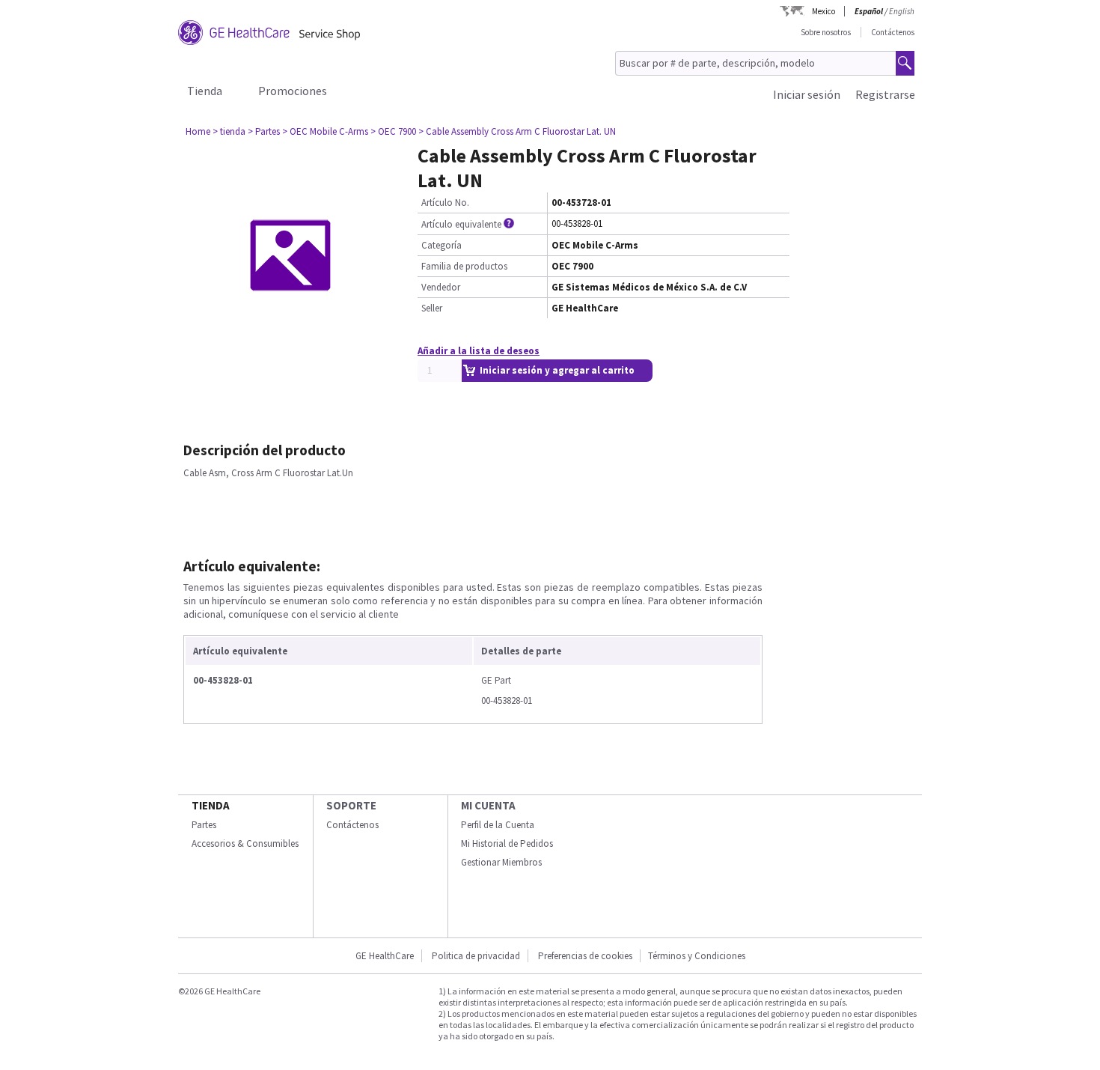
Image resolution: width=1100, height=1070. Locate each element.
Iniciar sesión (806, 94)
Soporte (351, 805)
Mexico (823, 11)
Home (198, 131)
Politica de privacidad (476, 955)
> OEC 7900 (393, 131)
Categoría (441, 245)
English (901, 11)
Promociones (292, 90)
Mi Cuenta (488, 805)
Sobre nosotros (826, 32)
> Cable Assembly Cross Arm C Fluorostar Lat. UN (517, 131)
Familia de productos (464, 266)
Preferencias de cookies (585, 955)
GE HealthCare (384, 955)
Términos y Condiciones (696, 955)
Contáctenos (892, 32)
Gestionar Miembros (501, 862)
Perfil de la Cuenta (497, 824)
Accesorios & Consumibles (245, 843)
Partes (204, 824)
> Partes (264, 131)
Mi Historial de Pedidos (507, 843)
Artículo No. (445, 202)
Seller (431, 308)
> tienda (229, 131)
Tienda (204, 90)
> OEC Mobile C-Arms (325, 131)
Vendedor (440, 287)
